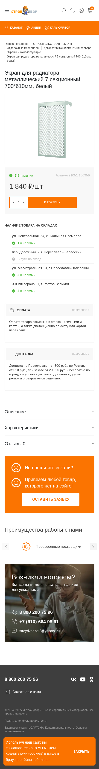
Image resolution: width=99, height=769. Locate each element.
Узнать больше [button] (37, 760)
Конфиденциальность (59, 727)
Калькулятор (60, 27)
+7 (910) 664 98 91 (39, 621)
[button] (5, 546)
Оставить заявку (50, 499)
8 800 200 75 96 (36, 612)
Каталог (16, 27)
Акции (36, 27)
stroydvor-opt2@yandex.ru (39, 631)
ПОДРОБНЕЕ (79, 310)
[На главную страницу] (24, 10)
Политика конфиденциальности (26, 720)
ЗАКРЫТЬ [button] (81, 751)
